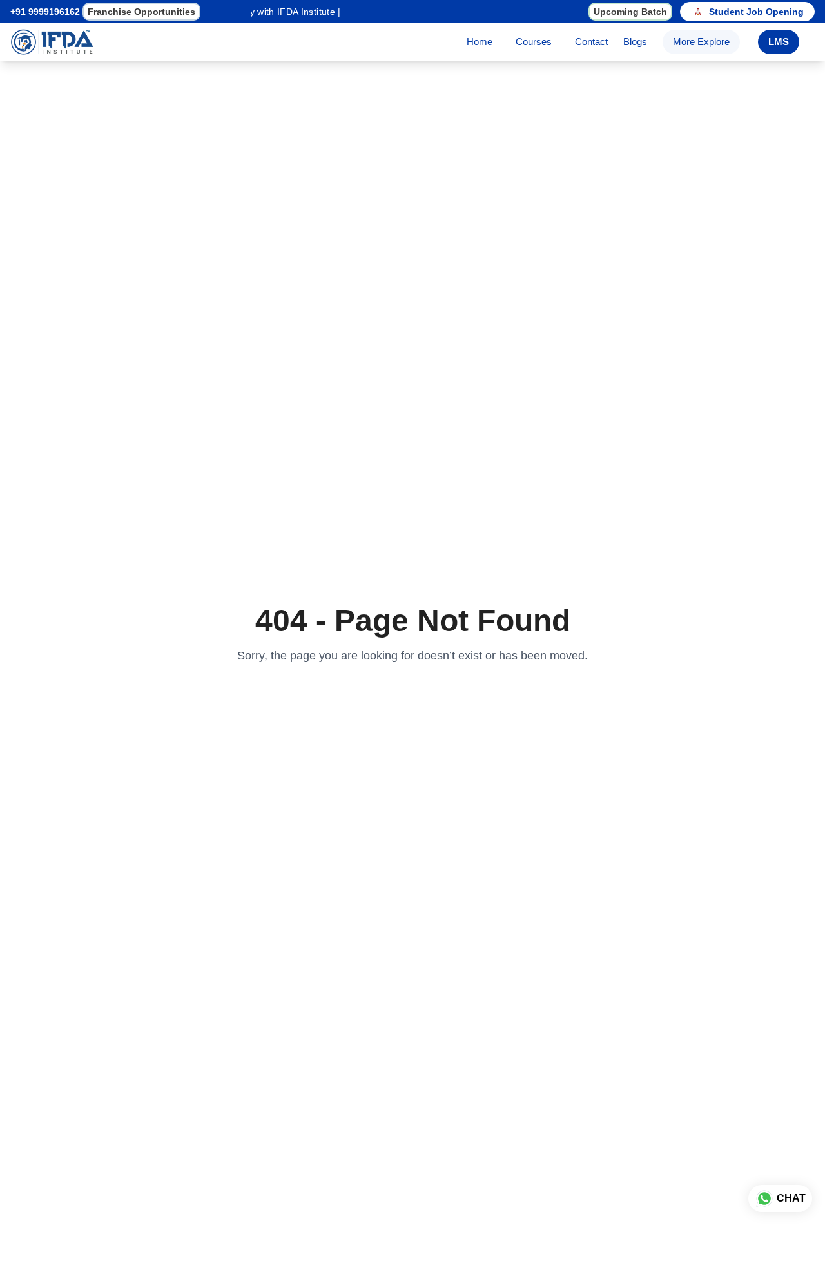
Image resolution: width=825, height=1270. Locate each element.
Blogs (635, 41)
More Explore (701, 41)
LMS (778, 41)
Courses (534, 41)
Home (479, 41)
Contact (591, 41)
